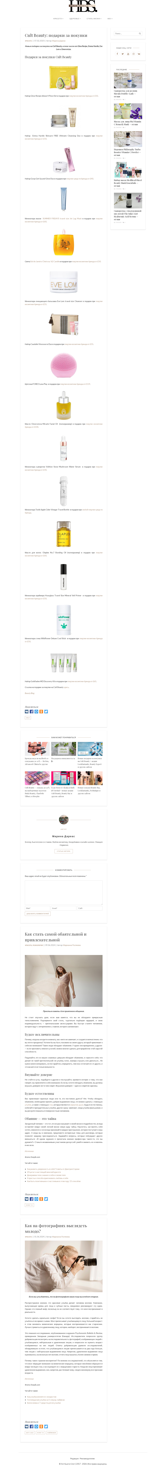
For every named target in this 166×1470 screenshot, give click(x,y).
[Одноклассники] (41, 712)
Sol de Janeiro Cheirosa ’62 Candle (45, 261)
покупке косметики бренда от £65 (82, 681)
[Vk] (139, 54)
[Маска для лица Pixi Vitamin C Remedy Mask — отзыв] (128, 111)
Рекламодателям (87, 1458)
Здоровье (74, 19)
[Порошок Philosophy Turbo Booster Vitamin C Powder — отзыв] (128, 139)
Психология (38, 945)
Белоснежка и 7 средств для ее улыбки (44, 1403)
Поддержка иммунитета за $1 (63, 760)
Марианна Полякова (72, 945)
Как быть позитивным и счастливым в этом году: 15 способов (54, 1181)
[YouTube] (128, 54)
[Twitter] (46, 712)
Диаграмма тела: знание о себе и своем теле (46, 1175)
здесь (66, 687)
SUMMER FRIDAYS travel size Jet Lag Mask (62, 218)
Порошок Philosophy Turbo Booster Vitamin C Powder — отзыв (127, 152)
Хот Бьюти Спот (68, 1464)
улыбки (28, 1105)
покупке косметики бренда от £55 (79, 344)
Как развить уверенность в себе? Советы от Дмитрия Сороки (53, 1169)
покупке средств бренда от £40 (80, 178)
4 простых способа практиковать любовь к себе (47, 1178)
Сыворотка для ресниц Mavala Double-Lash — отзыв (125, 93)
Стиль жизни (93, 19)
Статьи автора (63, 851)
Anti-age (30, 1432)
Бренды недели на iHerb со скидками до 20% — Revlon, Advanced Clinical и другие (37, 761)
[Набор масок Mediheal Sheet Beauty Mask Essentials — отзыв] (128, 170)
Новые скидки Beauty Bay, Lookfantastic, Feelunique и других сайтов (89, 790)
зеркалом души (76, 1105)
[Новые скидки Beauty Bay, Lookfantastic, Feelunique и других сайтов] (90, 778)
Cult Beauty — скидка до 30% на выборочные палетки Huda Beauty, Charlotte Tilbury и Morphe (37, 792)
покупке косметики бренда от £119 (75, 384)
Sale (28, 717)
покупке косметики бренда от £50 (83, 96)
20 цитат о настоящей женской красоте (44, 1172)
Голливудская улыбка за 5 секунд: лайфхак (46, 1400)
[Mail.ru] (36, 712)
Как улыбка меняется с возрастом (41, 1397)
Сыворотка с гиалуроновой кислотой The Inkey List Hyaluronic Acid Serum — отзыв (127, 215)
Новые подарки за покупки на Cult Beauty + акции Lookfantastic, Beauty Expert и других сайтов (90, 762)
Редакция (74, 1458)
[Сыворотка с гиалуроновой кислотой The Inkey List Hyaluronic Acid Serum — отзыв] (128, 200)
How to (29, 1205)
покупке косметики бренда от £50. (86, 261)
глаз (51, 1105)
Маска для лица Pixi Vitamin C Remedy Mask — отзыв (127, 123)
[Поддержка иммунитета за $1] (63, 749)
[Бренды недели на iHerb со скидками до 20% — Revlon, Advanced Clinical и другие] (37, 749)
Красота (57, 19)
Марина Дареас (59, 41)
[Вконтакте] (26, 712)
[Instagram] (133, 54)
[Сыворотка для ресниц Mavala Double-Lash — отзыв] (128, 80)
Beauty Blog (29, 693)
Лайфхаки (51, 1432)
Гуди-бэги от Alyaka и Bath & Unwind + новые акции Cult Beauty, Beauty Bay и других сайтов (62, 792)
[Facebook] (31, 712)
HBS (109, 19)
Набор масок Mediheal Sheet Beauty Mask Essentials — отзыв (128, 183)
